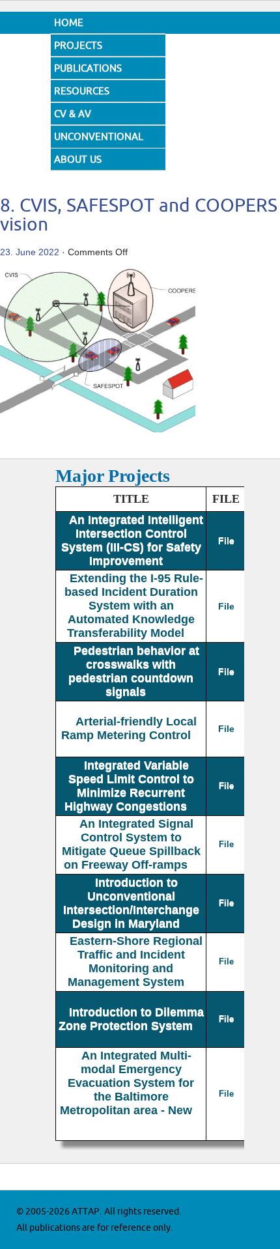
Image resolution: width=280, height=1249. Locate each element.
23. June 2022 (29, 252)
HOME (68, 23)
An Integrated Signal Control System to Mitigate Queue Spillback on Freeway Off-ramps (131, 844)
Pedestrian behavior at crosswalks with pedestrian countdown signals (133, 671)
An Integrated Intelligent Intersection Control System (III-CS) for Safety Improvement (132, 540)
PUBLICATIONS (88, 69)
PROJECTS (78, 46)
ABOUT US (78, 160)
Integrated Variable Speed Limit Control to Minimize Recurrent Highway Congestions (129, 786)
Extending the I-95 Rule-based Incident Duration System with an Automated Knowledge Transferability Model (133, 605)
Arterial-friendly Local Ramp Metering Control (129, 728)
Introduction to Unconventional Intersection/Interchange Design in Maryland (131, 903)
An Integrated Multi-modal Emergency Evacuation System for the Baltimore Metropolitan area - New (127, 1083)
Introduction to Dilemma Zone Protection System (131, 1018)
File (226, 540)
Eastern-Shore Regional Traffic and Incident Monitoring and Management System (135, 961)
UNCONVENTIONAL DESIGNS (98, 146)
